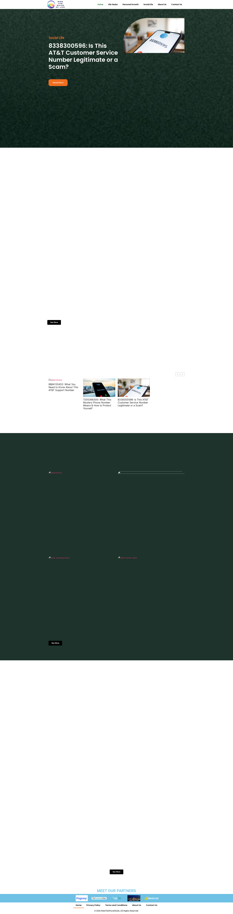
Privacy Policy (93, 905)
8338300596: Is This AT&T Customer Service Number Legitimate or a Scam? (83, 56)
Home (100, 4)
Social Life (148, 4)
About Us (162, 4)
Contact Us (176, 4)
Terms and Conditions (116, 905)
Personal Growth (131, 4)
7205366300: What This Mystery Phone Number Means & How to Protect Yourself (97, 404)
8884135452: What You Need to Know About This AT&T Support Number (63, 387)
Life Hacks (113, 4)
